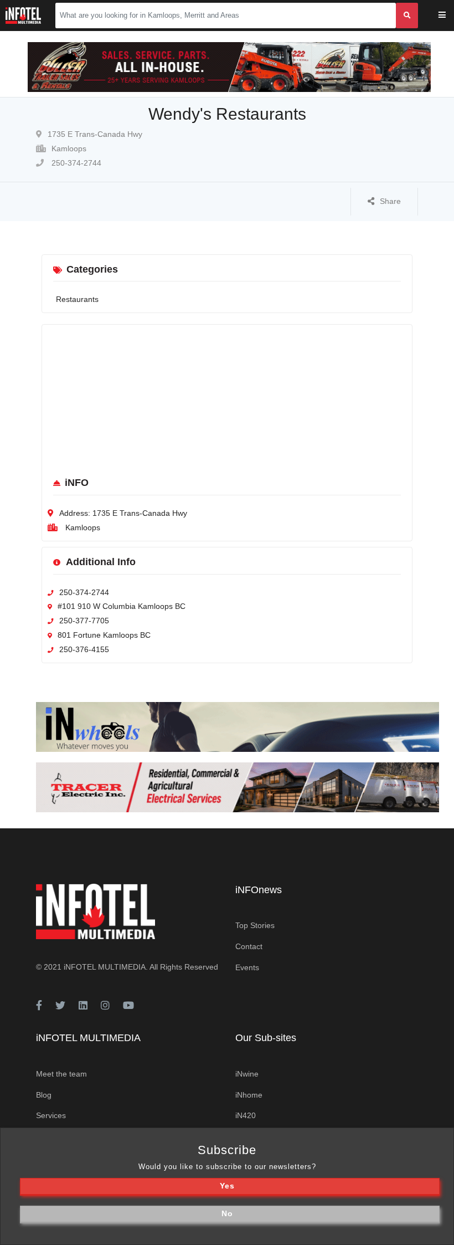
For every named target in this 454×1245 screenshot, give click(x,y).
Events (247, 967)
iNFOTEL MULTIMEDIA (105, 966)
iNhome (248, 1094)
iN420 (245, 1115)
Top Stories (255, 925)
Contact (248, 946)
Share (390, 201)
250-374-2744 (75, 162)
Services (51, 1115)
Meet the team (61, 1073)
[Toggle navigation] (449, 16)
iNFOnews (258, 889)
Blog (43, 1094)
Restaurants (77, 299)
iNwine (247, 1073)
